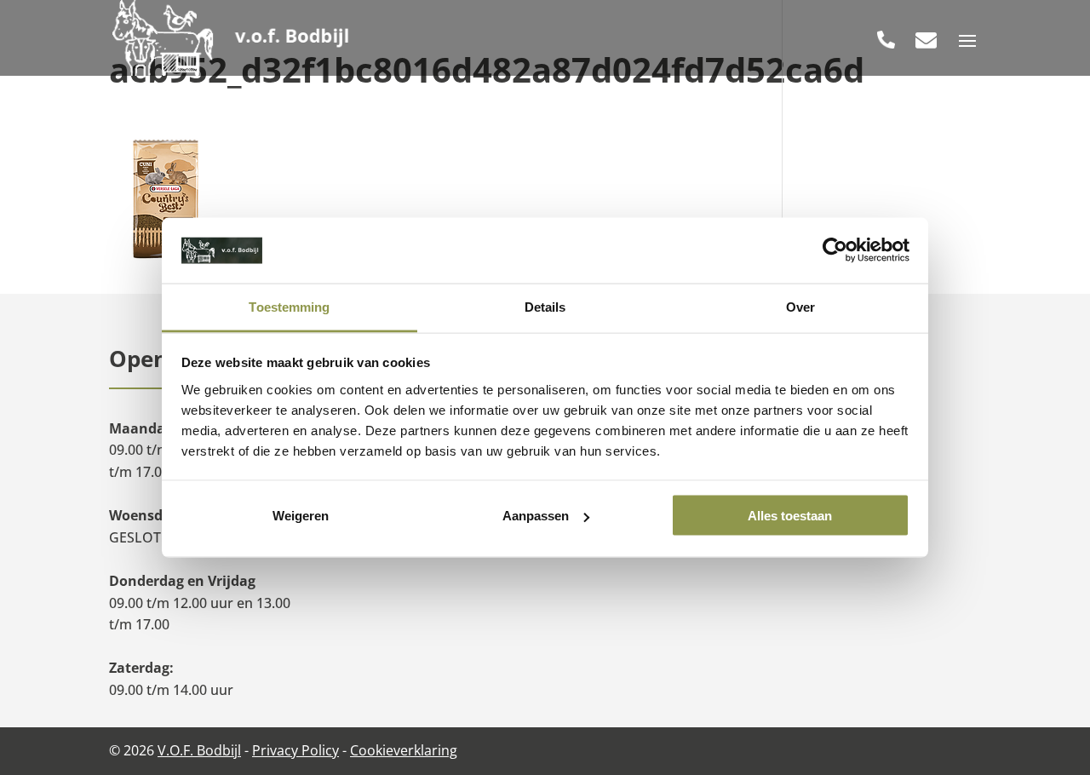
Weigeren (300, 515)
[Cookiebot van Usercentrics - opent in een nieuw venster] (834, 250)
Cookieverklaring (403, 750)
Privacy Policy (295, 750)
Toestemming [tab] (289, 306)
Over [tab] (800, 306)
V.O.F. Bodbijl (199, 750)
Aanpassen (535, 515)
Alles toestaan (790, 515)
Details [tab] (545, 306)
